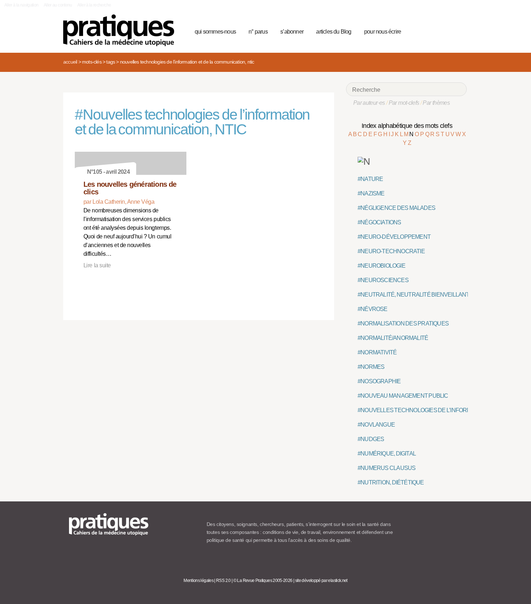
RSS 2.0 (223, 580)
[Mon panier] (434, 30)
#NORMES (371, 367)
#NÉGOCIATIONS (379, 222)
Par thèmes (436, 103)
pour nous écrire (382, 32)
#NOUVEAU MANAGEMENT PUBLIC (403, 396)
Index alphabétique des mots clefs (407, 125)
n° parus (258, 32)
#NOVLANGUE (376, 425)
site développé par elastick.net (321, 580)
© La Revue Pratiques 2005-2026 (263, 580)
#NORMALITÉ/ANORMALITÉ (393, 338)
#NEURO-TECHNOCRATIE (391, 251)
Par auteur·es (369, 103)
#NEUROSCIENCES (383, 280)
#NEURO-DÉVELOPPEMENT (394, 237)
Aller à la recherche (94, 5)
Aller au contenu (58, 5)
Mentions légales (198, 580)
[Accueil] (121, 30)
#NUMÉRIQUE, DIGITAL (387, 453)
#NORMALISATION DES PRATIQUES (403, 323)
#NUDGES (371, 439)
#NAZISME (371, 193)
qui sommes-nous (215, 32)
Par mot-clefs (404, 103)
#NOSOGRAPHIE (379, 381)
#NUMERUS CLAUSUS (386, 468)
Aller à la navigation (21, 5)
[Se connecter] (459, 30)
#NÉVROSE (373, 309)
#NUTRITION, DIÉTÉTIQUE (391, 482)
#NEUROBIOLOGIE (381, 266)
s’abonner (291, 32)
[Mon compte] (447, 30)
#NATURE (370, 179)
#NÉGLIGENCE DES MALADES (396, 208)
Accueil (70, 62)
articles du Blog (333, 32)
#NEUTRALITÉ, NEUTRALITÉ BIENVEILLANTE (415, 295)
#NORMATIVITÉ (377, 352)
